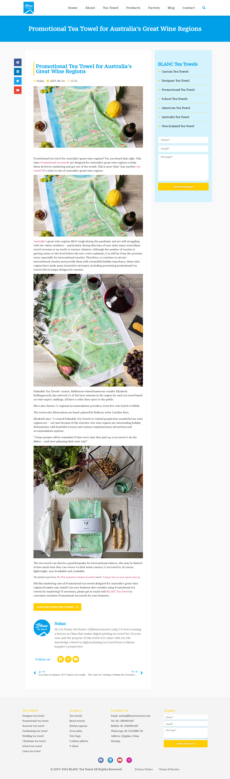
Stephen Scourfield (86, 577)
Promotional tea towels (54, 162)
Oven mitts (76, 731)
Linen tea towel (31, 751)
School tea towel (32, 746)
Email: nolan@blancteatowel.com (130, 715)
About (90, 8)
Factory (154, 8)
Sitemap (115, 741)
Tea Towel (110, 8)
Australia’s (40, 241)
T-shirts (74, 746)
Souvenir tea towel (33, 725)
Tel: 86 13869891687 (122, 720)
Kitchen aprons (78, 725)
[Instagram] (68, 659)
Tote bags (75, 736)
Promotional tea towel (35, 720)
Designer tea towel (33, 715)
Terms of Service (169, 769)
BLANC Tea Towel (118, 591)
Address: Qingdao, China (125, 736)
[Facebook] (60, 659)
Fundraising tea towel (34, 731)
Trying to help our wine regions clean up (121, 577)
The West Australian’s (67, 577)
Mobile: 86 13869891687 (125, 725)
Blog (171, 8)
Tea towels (76, 715)
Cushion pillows (79, 741)
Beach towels (77, 720)
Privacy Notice (144, 769)
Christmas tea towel (34, 741)
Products (133, 8)
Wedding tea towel (33, 736)
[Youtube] (75, 659)
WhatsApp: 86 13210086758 (127, 731)
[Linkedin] (110, 760)
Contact (189, 8)
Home (72, 8)
